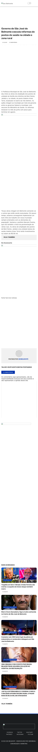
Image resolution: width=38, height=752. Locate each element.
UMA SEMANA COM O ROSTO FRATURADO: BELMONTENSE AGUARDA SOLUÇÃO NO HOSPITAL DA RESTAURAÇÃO (16, 666)
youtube (30, 734)
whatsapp (29, 732)
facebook (10, 732)
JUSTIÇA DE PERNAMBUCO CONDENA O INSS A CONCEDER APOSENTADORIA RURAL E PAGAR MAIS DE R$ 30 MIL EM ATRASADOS (18, 694)
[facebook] (2, 344)
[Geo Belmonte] (7, 3)
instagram (20, 734)
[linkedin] (17, 344)
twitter (19, 732)
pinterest (9, 734)
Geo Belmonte (10, 741)
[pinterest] (13, 344)
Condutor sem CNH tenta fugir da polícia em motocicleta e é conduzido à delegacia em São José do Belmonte (17, 639)
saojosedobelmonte (10, 607)
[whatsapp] (9, 344)
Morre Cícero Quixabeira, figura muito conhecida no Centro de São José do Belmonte (18, 613)
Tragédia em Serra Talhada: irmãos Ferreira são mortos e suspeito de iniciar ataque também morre (18, 587)
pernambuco (7, 580)
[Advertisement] (19, 67)
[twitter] (6, 344)
